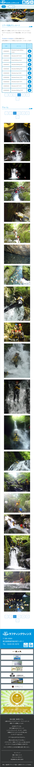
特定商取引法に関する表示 (17, 759)
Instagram (11, 38)
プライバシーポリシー (17, 757)
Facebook (4, 38)
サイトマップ (17, 752)
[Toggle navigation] (24, 2)
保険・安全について (17, 755)
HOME (3, 6)
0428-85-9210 (13, 644)
